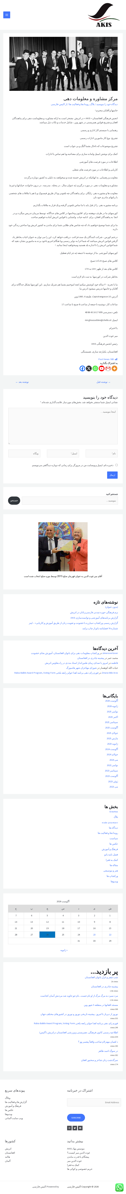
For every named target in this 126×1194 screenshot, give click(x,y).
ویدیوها (114, 881)
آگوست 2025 (111, 727)
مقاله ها (114, 865)
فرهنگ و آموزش (110, 849)
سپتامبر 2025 (111, 722)
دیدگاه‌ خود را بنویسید (107, 104)
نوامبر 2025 (112, 711)
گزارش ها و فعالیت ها (16, 1102)
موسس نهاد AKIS (75, 1148)
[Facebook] (82, 368)
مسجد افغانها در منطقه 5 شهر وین (101, 1005)
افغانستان (10, 1152)
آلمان (7, 1160)
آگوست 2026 (111, 700)
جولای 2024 (112, 754)
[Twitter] (75, 1128)
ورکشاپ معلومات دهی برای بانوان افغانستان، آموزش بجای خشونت (65, 653)
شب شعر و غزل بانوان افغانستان (101, 977)
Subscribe (76, 1117)
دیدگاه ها (113, 827)
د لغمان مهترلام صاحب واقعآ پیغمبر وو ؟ (98, 1041)
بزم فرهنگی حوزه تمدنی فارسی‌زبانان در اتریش (94, 612)
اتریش (8, 1148)
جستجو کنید (112, 494)
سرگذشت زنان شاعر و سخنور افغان (99, 1060)
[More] (114, 368)
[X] (89, 368)
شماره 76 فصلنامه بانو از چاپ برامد (100, 628)
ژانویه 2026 (112, 706)
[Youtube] (102, 368)
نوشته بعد (22, 381)
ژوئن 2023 (113, 781)
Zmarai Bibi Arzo (110, 672)
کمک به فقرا (112, 860)
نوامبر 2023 (112, 765)
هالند (7, 1156)
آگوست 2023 (111, 776)
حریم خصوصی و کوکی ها (79, 1168)
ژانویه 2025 (112, 743)
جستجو (14, 500)
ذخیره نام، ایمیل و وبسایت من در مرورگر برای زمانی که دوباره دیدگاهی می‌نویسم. (72, 465)
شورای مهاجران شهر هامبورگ (81, 667)
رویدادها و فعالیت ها (79, 104)
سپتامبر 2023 (111, 770)
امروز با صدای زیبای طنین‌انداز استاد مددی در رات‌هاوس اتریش (76, 662)
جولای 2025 (112, 733)
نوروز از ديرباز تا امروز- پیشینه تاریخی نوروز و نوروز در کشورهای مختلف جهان (79, 1014)
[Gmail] (108, 368)
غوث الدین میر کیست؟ (78, 1152)
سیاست (114, 838)
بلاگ (92, 104)
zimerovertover (110, 653)
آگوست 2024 (111, 749)
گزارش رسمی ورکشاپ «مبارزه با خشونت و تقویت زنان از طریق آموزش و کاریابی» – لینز (73, 623)
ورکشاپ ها (112, 876)
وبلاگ (7, 1097)
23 (94, 934)
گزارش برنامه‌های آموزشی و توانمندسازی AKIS (94, 617)
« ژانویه (64, 950)
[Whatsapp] (95, 368)
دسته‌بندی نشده (110, 822)
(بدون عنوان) (111, 607)
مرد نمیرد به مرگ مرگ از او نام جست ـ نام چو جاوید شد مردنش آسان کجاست (79, 995)
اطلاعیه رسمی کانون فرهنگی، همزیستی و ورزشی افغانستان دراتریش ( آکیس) (78, 1032)
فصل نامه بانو (111, 854)
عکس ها (113, 843)
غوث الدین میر (74, 1160)
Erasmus (113, 811)
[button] (13, 551)
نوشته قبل (103, 381)
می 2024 (113, 759)
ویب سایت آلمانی (14, 1118)
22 (110, 934)
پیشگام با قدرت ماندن (78, 1156)
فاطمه (114, 662)
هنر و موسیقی (110, 870)
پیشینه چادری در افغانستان (90, 658)
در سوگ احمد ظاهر (108, 1050)
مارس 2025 (112, 738)
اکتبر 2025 (113, 716)
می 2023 (113, 786)
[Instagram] (69, 1128)
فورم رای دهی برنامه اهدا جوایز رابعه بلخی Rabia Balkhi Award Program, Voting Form (56, 672)
